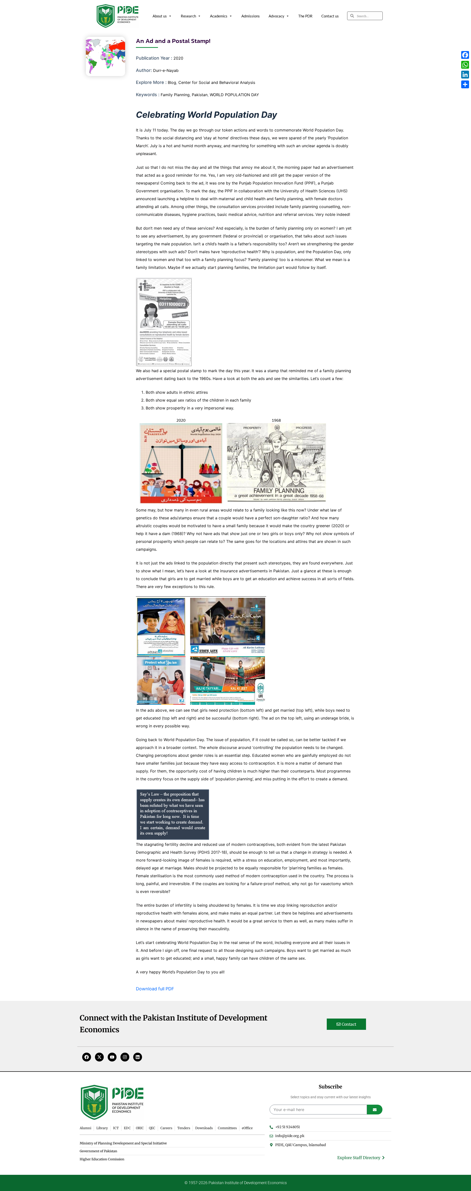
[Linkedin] (137, 1057)
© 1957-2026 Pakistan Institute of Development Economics (235, 1182)
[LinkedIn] (465, 74)
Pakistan (200, 94)
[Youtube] (112, 1057)
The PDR (305, 16)
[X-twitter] (99, 1057)
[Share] (465, 84)
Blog (172, 82)
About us (160, 16)
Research (188, 16)
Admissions (250, 16)
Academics (218, 16)
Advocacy (276, 16)
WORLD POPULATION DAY (234, 94)
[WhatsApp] (465, 65)
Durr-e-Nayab (166, 70)
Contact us (330, 16)
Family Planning (175, 94)
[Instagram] (124, 1057)
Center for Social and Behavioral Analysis (216, 82)
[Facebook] (86, 1057)
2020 (178, 58)
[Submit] (374, 1109)
